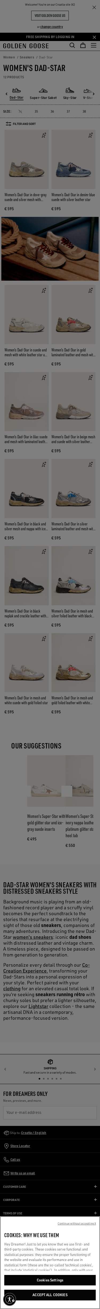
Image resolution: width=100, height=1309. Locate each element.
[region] (50, 1262)
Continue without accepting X (77, 1223)
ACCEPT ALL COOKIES (50, 1295)
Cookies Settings (50, 1280)
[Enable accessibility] (9, 1299)
